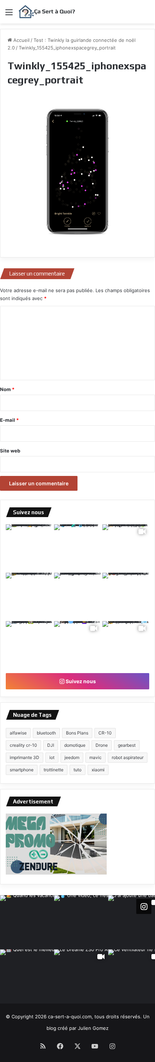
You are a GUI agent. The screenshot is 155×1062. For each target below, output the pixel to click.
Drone (102, 745)
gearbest (127, 745)
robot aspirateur (127, 757)
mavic (95, 757)
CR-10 (105, 733)
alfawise (18, 733)
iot (51, 757)
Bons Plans (77, 733)
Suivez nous (80, 681)
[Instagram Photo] (29, 547)
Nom (7, 389)
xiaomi (98, 769)
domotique (74, 745)
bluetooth (46, 733)
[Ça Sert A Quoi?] (47, 11)
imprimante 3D (24, 757)
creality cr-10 (23, 745)
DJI (50, 745)
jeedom (72, 757)
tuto (77, 769)
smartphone (22, 769)
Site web (10, 451)
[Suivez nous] (144, 906)
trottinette (53, 769)
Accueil (21, 40)
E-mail (9, 420)
